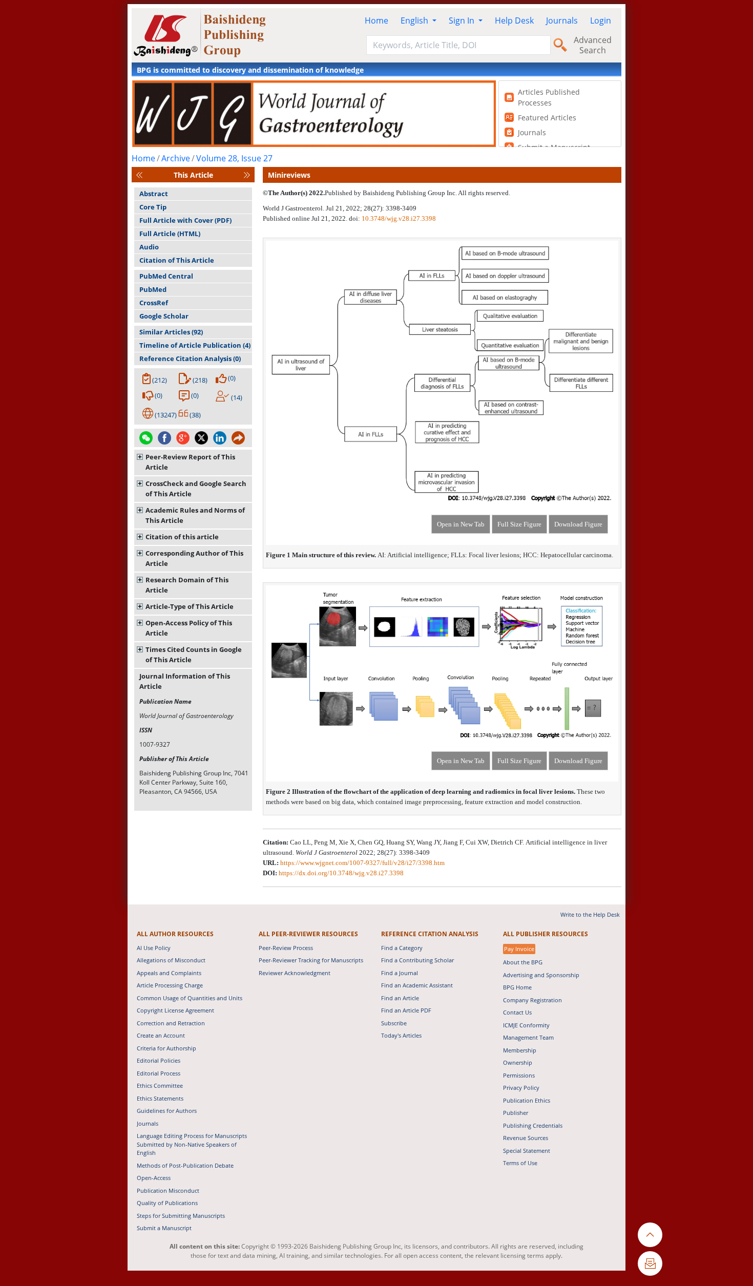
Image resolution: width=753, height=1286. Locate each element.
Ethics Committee (160, 1085)
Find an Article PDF (406, 1010)
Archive (175, 158)
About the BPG (522, 962)
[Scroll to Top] (650, 1234)
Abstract (153, 193)
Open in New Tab (461, 524)
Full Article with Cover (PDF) (185, 220)
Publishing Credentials (532, 1125)
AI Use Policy (154, 948)
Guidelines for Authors (167, 1110)
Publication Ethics (526, 1100)
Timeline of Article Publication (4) (194, 345)
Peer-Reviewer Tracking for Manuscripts (311, 960)
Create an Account (161, 1035)
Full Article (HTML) (169, 233)
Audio (149, 246)
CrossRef (153, 302)
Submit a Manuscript (164, 1228)
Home (376, 20)
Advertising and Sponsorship (541, 975)
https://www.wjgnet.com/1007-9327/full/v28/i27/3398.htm (362, 863)
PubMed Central (166, 276)
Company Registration (532, 1000)
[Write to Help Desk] (650, 1263)
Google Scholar (164, 316)
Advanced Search (593, 45)
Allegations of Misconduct (171, 960)
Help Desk (514, 20)
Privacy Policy (521, 1087)
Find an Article (400, 998)
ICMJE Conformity (526, 1025)
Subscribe (394, 1023)
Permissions (519, 1075)
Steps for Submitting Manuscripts (181, 1215)
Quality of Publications (167, 1203)
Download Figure (578, 524)
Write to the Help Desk (590, 914)
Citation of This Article (176, 260)
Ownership (517, 1062)
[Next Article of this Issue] (246, 175)
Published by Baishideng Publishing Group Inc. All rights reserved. (417, 193)
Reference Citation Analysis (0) (190, 358)
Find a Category (402, 948)
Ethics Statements (160, 1098)
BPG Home (517, 987)
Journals (562, 20)
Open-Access (154, 1178)
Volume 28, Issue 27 (234, 158)
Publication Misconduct (168, 1190)
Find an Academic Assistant (417, 985)
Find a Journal (399, 973)
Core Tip (152, 207)
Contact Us (517, 1012)
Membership (519, 1050)
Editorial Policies (158, 1060)
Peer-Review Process (286, 948)
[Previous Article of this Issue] (139, 175)
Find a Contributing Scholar (417, 960)
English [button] (415, 20)
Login (600, 20)
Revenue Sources (525, 1138)
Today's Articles (401, 1035)
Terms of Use (520, 1163)
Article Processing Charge (170, 985)
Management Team (528, 1037)
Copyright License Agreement (175, 1010)
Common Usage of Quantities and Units (189, 998)
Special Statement (526, 1150)
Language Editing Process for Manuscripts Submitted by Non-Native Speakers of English (192, 1144)
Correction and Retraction (171, 1023)
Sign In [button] (462, 20)
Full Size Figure (519, 524)
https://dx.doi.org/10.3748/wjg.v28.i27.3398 (341, 873)
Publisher (515, 1112)
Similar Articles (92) (171, 331)
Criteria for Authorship (166, 1048)
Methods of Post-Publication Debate (185, 1165)
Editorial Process (158, 1073)
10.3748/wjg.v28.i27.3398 (399, 218)
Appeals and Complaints (169, 973)
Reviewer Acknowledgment (294, 973)
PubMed (152, 289)
